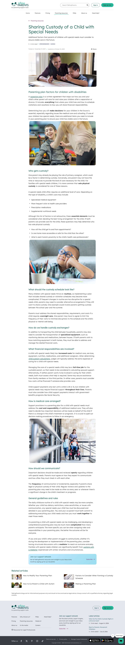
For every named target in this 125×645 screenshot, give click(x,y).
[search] (87, 5)
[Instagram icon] (37, 641)
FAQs (37, 617)
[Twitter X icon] (26, 641)
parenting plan (36, 97)
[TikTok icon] (42, 641)
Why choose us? (25, 617)
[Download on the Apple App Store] (94, 640)
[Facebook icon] (21, 641)
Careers (37, 625)
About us (14, 625)
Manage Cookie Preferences (79, 639)
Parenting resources (26, 621)
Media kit (38, 621)
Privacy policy (63, 639)
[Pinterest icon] (32, 641)
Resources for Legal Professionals (24, 630)
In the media (24, 625)
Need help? (47, 617)
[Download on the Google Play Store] (107, 640)
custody (53, 44)
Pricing (13, 621)
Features (14, 617)
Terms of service (51, 639)
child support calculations (39, 359)
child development (44, 44)
